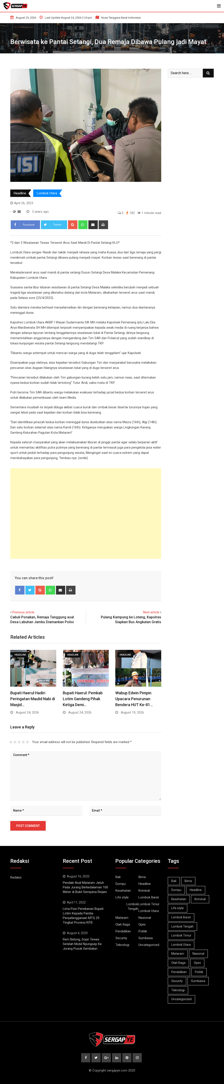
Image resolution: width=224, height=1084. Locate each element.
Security (121, 938)
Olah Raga (123, 924)
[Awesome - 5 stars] (27, 742)
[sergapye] (19, 212)
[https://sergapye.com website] (14, 212)
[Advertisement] (85, 513)
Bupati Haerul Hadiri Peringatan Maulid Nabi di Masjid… (32, 699)
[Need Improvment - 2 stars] (15, 742)
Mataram (122, 918)
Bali (118, 877)
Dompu (121, 884)
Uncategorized (148, 945)
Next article (151, 612)
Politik (142, 931)
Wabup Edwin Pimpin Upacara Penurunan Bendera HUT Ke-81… (134, 699)
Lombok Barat (148, 897)
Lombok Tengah (132, 906)
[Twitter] (30, 590)
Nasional (144, 918)
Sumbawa (145, 938)
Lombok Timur (148, 904)
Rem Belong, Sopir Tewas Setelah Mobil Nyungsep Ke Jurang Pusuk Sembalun (82, 944)
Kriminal (144, 891)
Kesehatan (123, 891)
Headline (20, 193)
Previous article (23, 612)
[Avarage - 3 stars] (19, 742)
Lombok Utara (47, 193)
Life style (122, 897)
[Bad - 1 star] (11, 742)
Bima (142, 877)
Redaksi (15, 877)
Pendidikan (123, 931)
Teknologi (122, 945)
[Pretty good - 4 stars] (23, 742)
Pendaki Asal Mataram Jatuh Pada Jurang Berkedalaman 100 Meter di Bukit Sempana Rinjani (85, 887)
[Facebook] (19, 590)
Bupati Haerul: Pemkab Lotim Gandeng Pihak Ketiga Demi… (83, 699)
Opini (141, 924)
